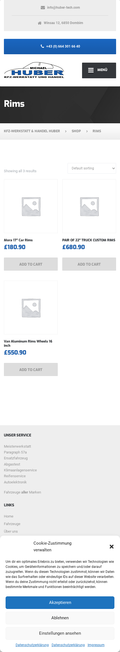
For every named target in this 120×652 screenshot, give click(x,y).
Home (8, 516)
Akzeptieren (60, 602)
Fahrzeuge (12, 524)
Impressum (96, 645)
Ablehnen (60, 617)
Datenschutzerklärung (32, 645)
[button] (111, 546)
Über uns (11, 531)
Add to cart (30, 264)
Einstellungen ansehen (60, 633)
